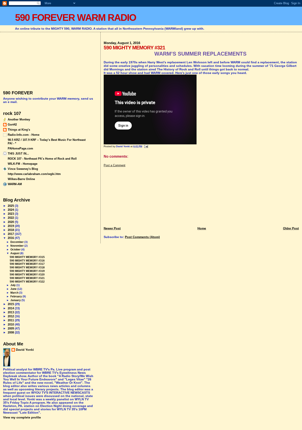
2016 (11, 238)
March (14, 292)
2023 (11, 213)
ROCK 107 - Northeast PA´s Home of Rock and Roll (42, 158)
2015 (11, 304)
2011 (11, 320)
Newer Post (112, 228)
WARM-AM (15, 184)
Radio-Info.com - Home (23, 134)
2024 (11, 209)
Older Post (291, 228)
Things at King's (19, 129)
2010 (11, 324)
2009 (11, 328)
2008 (11, 332)
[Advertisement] (137, 195)
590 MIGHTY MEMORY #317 (27, 263)
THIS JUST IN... (18, 153)
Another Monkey (19, 119)
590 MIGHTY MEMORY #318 (27, 267)
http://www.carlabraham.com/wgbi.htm (34, 174)
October (15, 249)
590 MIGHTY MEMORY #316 (27, 260)
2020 (11, 222)
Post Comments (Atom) (142, 237)
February (16, 296)
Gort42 (12, 124)
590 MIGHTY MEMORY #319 (27, 270)
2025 (11, 205)
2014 (11, 308)
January (15, 300)
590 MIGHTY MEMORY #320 (27, 274)
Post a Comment (114, 165)
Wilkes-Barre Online (21, 179)
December (17, 242)
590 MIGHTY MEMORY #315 (27, 257)
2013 (11, 312)
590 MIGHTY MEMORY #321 (27, 278)
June (13, 289)
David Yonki (25, 349)
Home (201, 228)
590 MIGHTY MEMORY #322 (27, 281)
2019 (11, 226)
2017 (11, 234)
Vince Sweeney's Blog (23, 168)
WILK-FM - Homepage (22, 163)
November (17, 245)
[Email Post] (146, 146)
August (15, 253)
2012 (11, 316)
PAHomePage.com (20, 148)
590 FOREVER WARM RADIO (75, 17)
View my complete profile (22, 417)
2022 (11, 217)
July (13, 285)
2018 (11, 230)
